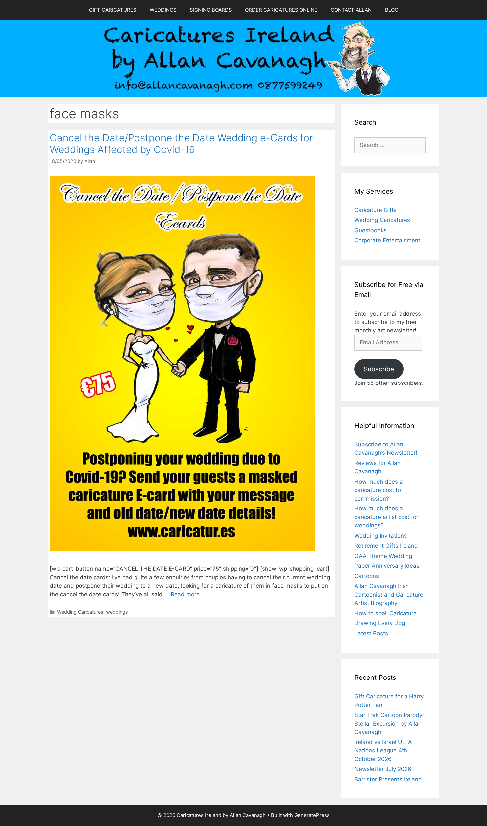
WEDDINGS (163, 10)
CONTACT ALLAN (351, 10)
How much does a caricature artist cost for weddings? (386, 517)
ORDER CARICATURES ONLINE (281, 10)
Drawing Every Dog (379, 623)
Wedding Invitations (380, 535)
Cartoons (366, 576)
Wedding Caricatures (80, 612)
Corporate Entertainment (387, 240)
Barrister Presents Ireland (388, 779)
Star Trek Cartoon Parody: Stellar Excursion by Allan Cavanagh (389, 723)
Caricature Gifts (375, 210)
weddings (117, 612)
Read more (185, 594)
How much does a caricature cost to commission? (378, 490)
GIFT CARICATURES (112, 10)
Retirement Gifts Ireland (386, 545)
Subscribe (379, 369)
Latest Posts (371, 633)
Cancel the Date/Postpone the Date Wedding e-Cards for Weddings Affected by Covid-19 (181, 143)
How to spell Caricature (385, 613)
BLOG (391, 10)
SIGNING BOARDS (211, 10)
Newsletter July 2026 (382, 769)
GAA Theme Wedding (383, 556)
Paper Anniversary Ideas (386, 565)
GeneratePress (312, 815)
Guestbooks (370, 230)
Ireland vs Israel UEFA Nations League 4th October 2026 (383, 750)
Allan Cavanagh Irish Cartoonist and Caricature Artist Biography (388, 594)
